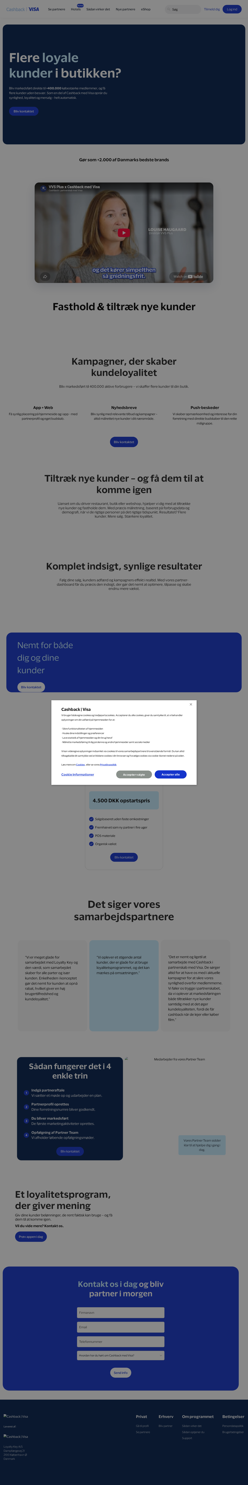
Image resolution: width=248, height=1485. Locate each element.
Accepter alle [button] (171, 774)
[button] (77, 774)
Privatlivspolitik (108, 764)
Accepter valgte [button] (134, 774)
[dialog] (124, 742)
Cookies (80, 764)
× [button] (190, 704)
